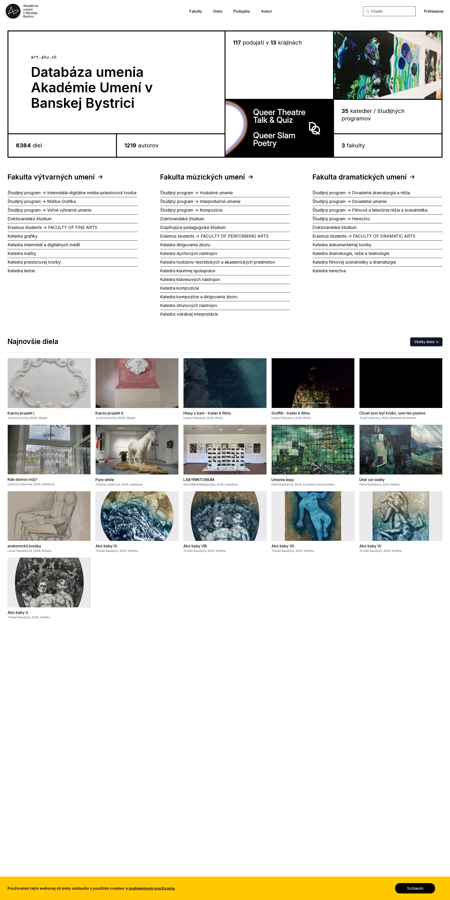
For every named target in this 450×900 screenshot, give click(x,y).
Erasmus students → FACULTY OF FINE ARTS (52, 227)
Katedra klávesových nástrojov (190, 279)
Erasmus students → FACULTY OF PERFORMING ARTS (214, 236)
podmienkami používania (152, 888)
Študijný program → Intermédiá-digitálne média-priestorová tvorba (72, 192)
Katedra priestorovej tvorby (34, 262)
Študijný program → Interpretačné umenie (200, 201)
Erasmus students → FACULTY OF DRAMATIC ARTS (363, 236)
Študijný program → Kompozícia (191, 210)
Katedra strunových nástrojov (188, 305)
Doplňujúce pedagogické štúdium (193, 227)
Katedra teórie (21, 270)
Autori (266, 11)
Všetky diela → (426, 342)
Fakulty (195, 11)
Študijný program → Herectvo (341, 218)
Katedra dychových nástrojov (188, 253)
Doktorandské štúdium (30, 218)
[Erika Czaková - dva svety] (388, 65)
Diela (217, 11)
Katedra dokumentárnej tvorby (341, 244)
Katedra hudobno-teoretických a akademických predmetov (217, 262)
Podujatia (241, 11)
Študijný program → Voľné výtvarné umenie (49, 210)
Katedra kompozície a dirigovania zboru (198, 296)
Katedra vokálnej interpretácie (189, 314)
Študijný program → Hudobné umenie (196, 192)
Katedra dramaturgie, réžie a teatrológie (350, 253)
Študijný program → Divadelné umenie (349, 201)
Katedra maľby (22, 253)
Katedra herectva (329, 270)
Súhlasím (415, 888)
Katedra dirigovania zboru (185, 244)
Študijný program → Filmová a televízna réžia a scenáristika (370, 210)
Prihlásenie (433, 11)
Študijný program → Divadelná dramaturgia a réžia (361, 192)
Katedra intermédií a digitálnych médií (44, 244)
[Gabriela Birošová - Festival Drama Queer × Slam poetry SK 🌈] (279, 128)
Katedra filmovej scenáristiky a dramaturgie (354, 262)
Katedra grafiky (23, 236)
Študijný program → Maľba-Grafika (42, 201)
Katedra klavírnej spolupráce (187, 270)
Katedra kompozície (179, 288)
